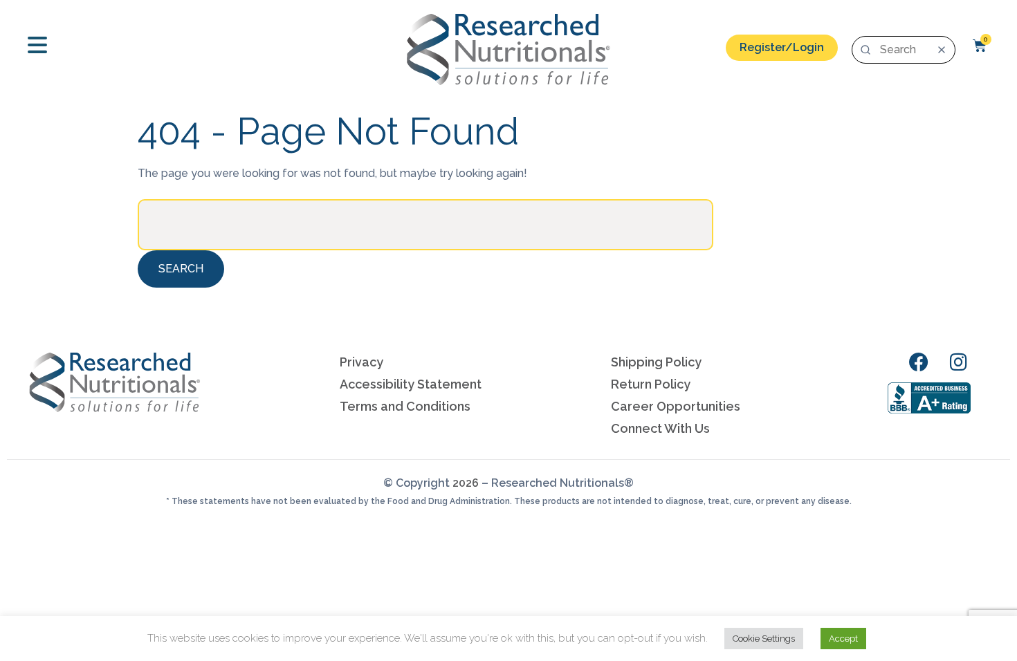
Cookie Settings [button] (764, 638)
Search (180, 268)
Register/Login (782, 47)
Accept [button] (843, 638)
